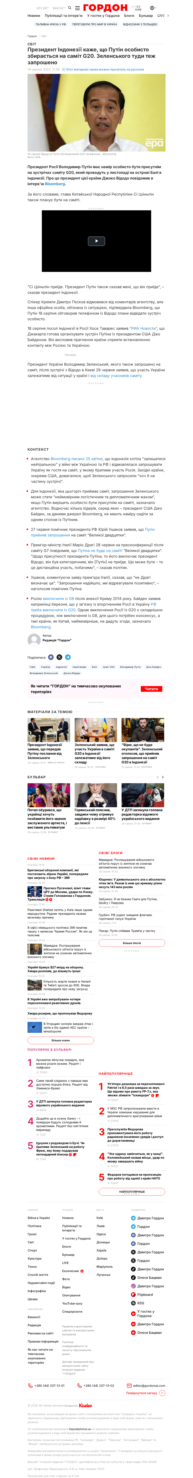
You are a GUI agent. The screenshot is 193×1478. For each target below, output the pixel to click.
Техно (32, 1266)
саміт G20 (109, 666)
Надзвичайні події (41, 1283)
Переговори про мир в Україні (94, 24)
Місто (100, 1210)
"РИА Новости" (143, 328)
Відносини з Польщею (140, 24)
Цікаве (33, 1299)
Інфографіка (37, 1291)
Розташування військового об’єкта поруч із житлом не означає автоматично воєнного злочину (126, 863)
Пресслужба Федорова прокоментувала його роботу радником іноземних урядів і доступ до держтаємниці (135, 1134)
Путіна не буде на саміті (100, 550)
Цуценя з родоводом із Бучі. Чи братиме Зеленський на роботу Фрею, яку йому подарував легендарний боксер (60, 1148)
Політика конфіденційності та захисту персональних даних (76, 1348)
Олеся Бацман (149, 1278)
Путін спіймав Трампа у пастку (127, 931)
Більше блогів (132, 943)
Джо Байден (153, 666)
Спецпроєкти (72, 1311)
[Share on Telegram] (68, 657)
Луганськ (103, 1275)
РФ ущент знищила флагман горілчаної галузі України (125, 917)
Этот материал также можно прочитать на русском (105, 69)
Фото (66, 1279)
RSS (140, 1303)
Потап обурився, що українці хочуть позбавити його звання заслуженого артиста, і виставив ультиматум (47, 818)
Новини (34, 16)
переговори (79, 666)
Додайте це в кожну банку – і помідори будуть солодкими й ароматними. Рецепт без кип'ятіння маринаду (62, 1124)
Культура (34, 1258)
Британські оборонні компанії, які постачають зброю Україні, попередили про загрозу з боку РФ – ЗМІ (58, 874)
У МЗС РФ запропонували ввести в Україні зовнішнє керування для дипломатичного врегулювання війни (135, 1112)
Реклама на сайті (40, 1333)
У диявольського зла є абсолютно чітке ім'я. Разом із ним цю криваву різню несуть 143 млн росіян (132, 883)
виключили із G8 (58, 598)
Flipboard (145, 1295)
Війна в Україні (56, 762)
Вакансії (34, 1317)
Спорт (32, 1250)
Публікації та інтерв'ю (64, 16)
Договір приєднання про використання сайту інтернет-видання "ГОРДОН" (78, 1367)
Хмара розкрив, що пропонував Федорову (60, 1013)
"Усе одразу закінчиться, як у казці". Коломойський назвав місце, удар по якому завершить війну (135, 1157)
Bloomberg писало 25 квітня (77, 459)
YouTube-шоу (72, 1303)
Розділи (67, 1210)
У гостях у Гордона (103, 16)
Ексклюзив (70, 1271)
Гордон (32, 36)
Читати (151, 689)
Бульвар (146, 16)
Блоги (129, 16)
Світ (44, 36)
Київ (99, 1218)
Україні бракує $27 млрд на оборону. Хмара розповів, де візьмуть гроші (56, 969)
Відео (66, 1287)
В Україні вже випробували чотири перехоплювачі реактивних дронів (54, 1001)
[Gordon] (105, 8)
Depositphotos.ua (80, 1429)
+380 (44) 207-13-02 (98, 1385)
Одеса (101, 1234)
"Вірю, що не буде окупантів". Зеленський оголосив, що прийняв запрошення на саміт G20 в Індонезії (142, 753)
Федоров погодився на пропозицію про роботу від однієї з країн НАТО (134, 1176)
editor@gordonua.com (149, 1385)
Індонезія (61, 666)
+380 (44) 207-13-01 (49, 1385)
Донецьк (103, 1242)
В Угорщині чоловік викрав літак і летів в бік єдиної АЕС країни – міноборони (68, 1027)
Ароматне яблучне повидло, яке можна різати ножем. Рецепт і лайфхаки (60, 1063)
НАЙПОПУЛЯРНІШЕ (116, 1074)
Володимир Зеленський (44, 673)
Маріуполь (104, 1266)
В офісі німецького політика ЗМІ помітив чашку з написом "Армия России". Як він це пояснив (60, 931)
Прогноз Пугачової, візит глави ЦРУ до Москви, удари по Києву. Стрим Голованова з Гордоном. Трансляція (60, 893)
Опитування (71, 1295)
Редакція (34, 1325)
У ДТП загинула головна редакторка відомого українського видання (142, 814)
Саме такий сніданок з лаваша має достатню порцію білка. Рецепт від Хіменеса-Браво (62, 1084)
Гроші (32, 1234)
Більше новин (61, 1040)
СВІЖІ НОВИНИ (41, 858)
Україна (45, 666)
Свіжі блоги (111, 853)
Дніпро (101, 1258)
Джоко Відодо (72, 673)
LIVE (65, 1263)
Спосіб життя (38, 1275)
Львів (100, 1226)
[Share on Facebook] (51, 657)
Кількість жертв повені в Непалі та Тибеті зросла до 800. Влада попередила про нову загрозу (67, 985)
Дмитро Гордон (150, 1218)
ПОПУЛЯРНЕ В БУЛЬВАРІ (50, 1050)
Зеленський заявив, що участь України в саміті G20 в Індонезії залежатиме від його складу (94, 753)
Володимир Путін (130, 666)
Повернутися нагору (141, 1393)
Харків (101, 1250)
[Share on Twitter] (59, 657)
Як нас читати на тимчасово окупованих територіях (40, 1356)
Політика (100, 767)
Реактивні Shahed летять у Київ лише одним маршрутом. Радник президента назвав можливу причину (60, 913)
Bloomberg (55, 184)
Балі (94, 666)
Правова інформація (43, 1341)
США (32, 666)
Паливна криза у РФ (51, 24)
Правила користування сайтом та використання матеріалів (78, 1330)
